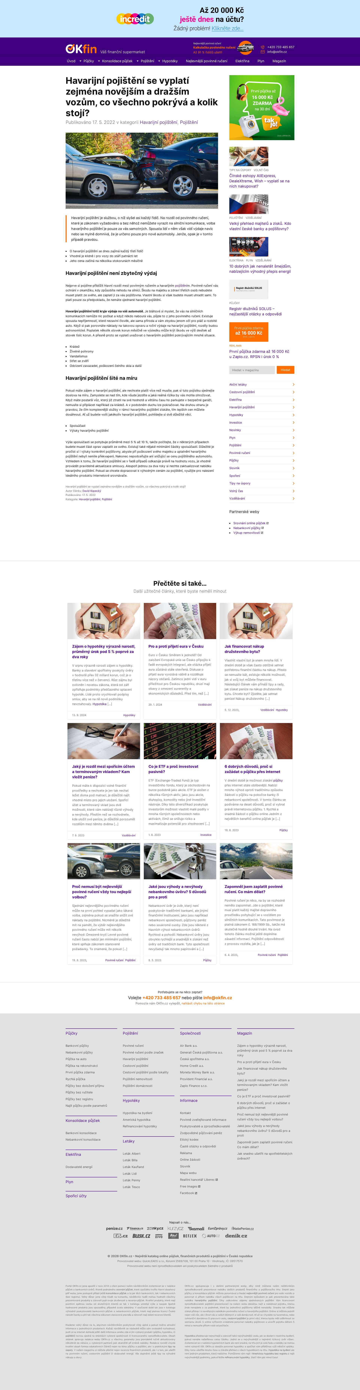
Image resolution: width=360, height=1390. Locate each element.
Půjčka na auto (76, 1059)
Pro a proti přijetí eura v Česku (175, 646)
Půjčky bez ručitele (79, 1092)
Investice (235, 422)
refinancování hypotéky (237, 1357)
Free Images (188, 1186)
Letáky (129, 1141)
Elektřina (242, 61)
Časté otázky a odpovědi (198, 1146)
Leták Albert (131, 1153)
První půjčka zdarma (80, 1072)
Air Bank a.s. (188, 1046)
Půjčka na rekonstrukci (82, 1066)
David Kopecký (91, 490)
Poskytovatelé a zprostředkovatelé (205, 1126)
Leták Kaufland (133, 1167)
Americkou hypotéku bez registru (269, 1353)
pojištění (181, 285)
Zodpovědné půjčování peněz (201, 1133)
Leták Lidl (130, 1173)
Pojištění (147, 61)
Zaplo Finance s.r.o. (193, 1086)
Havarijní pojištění (158, 122)
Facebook (187, 1193)
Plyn (261, 61)
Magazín (279, 61)
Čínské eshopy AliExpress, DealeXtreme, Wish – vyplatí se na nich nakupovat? (259, 180)
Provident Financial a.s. (196, 1079)
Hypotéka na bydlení (137, 1113)
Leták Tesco (131, 1187)
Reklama (186, 1153)
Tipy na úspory (240, 170)
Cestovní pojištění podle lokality (146, 1072)
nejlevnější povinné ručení (260, 1293)
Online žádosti (190, 1159)
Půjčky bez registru (79, 1099)
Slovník (234, 468)
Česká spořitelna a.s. (194, 1059)
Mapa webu (188, 1173)
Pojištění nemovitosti (137, 1079)
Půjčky (89, 61)
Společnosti (190, 1033)
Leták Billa (130, 1160)
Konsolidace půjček (117, 61)
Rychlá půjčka (75, 1079)
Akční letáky (238, 384)
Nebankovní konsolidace (83, 1139)
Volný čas (261, 170)
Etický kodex (189, 1139)
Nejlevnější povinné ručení (206, 61)
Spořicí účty (76, 1196)
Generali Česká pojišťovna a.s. (201, 1052)
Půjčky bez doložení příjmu (85, 1086)
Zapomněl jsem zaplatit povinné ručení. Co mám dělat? (265, 1144)
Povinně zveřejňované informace (203, 1120)
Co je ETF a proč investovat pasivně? (263, 1096)
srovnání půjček (124, 1289)
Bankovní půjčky (77, 1046)
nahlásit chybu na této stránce (203, 1003)
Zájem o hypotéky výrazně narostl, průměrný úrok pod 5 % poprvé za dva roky (103, 651)
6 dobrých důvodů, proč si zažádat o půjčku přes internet (263, 1105)
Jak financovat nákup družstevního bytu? (262, 1071)
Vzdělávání (254, 217)
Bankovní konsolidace (81, 1133)
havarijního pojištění (206, 1300)
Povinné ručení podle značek (143, 1052)
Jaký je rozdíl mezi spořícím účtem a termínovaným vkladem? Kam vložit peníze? (103, 771)
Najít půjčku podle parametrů (86, 1105)
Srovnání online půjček (249, 523)
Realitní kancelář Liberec (197, 1179)
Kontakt (185, 1113)
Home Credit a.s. (192, 1066)
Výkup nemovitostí (246, 533)
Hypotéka (99, 704)
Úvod (71, 61)
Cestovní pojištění (242, 392)
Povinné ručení (239, 453)
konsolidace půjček (116, 1293)
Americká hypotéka (136, 1120)
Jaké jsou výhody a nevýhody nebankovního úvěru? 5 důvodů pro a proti (177, 891)
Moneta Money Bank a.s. (197, 1072)
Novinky (235, 430)
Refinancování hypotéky (140, 1126)
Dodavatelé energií (79, 1167)
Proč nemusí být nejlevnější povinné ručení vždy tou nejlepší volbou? (101, 891)
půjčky (278, 780)
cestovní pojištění (237, 1318)
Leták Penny (131, 1180)
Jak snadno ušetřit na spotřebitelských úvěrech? (264, 1156)
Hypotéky (170, 61)
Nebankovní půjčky (247, 528)
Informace (189, 1100)
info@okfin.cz (277, 52)
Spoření (234, 476)
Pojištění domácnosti (137, 1086)
